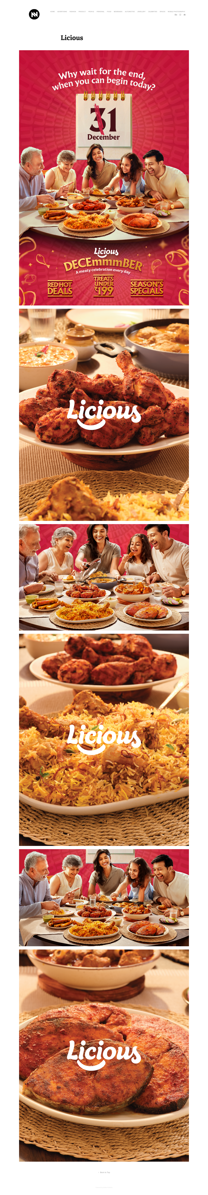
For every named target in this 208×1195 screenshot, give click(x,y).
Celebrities (152, 11)
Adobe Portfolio (107, 1187)
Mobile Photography (176, 11)
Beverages (118, 11)
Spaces (162, 11)
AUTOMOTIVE (130, 11)
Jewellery (141, 11)
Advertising (62, 11)
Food (109, 11)
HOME (52, 11)
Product (82, 11)
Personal (100, 11)
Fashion (73, 11)
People (91, 11)
